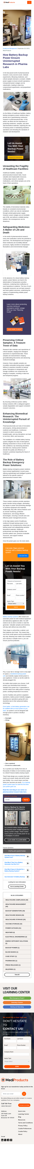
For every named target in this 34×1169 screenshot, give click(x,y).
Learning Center (23, 1114)
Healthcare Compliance (16, 900)
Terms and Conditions (25, 1123)
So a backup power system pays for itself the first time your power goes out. (16, 784)
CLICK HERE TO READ (15, 329)
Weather (10, 932)
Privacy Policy (22, 1126)
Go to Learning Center (17, 886)
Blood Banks (11, 952)
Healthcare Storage (15, 919)
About (20, 1134)
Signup (26, 799)
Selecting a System (17, 1002)
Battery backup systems (10, 617)
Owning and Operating (17, 1007)
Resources (21, 1120)
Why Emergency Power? (17, 998)
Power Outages (13, 928)
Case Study (11, 956)
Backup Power (12, 947)
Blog (19, 1117)
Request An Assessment (15, 157)
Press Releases (12, 965)
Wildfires (10, 969)
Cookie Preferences (24, 1128)
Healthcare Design (14, 915)
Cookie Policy (22, 1131)
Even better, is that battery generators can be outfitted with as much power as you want (16, 708)
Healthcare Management (10, 48)
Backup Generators (15, 911)
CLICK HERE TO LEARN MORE (17, 840)
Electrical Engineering (16, 937)
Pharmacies (11, 961)
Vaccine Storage (13, 924)
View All (17, 974)
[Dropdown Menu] (29, 2)
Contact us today (24, 1105)
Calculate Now (23, 555)
